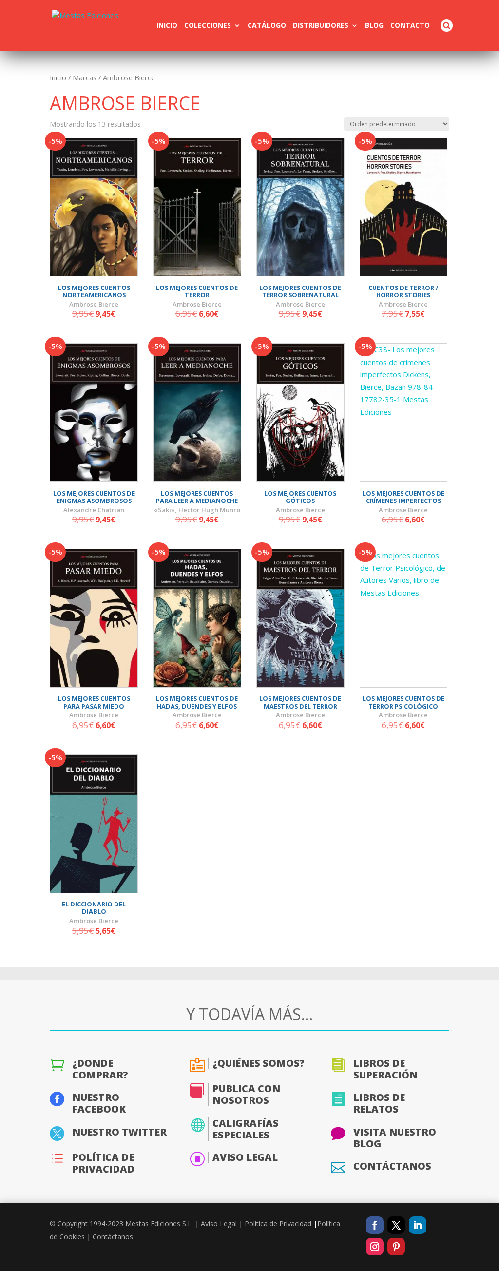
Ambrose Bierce (93, 304)
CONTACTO (410, 26)
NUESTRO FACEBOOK (99, 1103)
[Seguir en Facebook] (375, 1225)
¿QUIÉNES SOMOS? (258, 1063)
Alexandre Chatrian (93, 509)
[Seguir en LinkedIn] (417, 1225)
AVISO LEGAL (245, 1157)
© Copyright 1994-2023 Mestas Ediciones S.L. (121, 1223)
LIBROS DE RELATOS (379, 1103)
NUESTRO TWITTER (119, 1131)
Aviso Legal (219, 1223)
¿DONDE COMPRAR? (100, 1069)
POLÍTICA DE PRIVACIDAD (103, 1163)
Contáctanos (113, 1236)
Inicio (58, 77)
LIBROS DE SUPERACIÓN (385, 1069)
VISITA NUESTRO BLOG (394, 1137)
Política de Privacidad (278, 1223)
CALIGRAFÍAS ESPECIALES (245, 1129)
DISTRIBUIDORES (320, 26)
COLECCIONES (207, 26)
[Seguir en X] (396, 1225)
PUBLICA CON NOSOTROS (246, 1094)
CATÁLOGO (267, 26)
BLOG (374, 26)
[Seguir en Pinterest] (396, 1246)
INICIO (166, 26)
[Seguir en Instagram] (375, 1246)
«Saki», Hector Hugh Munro (197, 509)
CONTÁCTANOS (392, 1166)
